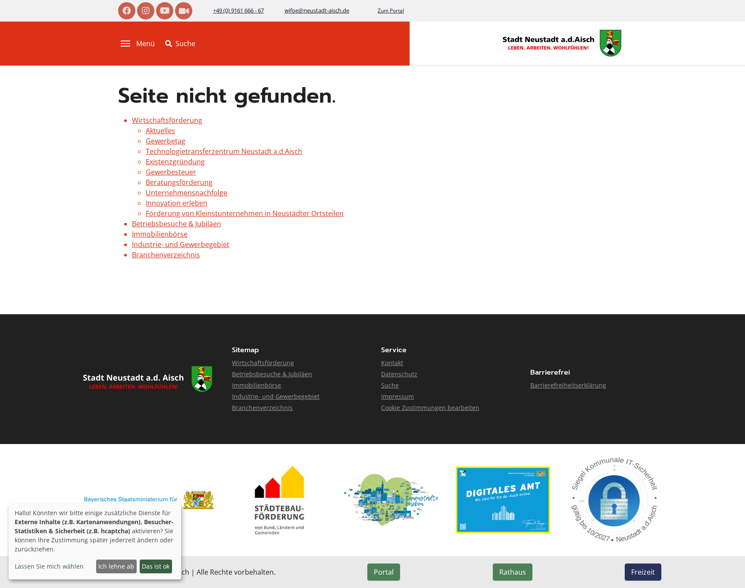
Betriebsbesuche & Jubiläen (176, 223)
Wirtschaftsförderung (167, 120)
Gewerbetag (165, 141)
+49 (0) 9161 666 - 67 (238, 10)
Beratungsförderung (179, 182)
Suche (390, 385)
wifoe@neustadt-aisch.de (317, 10)
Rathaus (512, 572)
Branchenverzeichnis (166, 255)
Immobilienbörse (160, 234)
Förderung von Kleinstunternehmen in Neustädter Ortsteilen (245, 213)
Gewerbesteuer (171, 172)
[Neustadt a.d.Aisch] (562, 43)
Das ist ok (155, 566)
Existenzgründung (175, 161)
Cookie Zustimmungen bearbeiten (430, 407)
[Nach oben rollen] (726, 569)
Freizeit (643, 572)
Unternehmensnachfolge (186, 192)
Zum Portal (391, 10)
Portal (384, 572)
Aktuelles (160, 130)
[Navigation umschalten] (125, 43)
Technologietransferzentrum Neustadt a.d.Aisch (224, 151)
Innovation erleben (176, 203)
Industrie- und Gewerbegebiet (180, 244)
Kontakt (392, 363)
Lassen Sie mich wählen (49, 566)
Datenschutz (399, 374)
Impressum (397, 396)
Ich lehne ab (116, 566)
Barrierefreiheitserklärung (568, 385)
